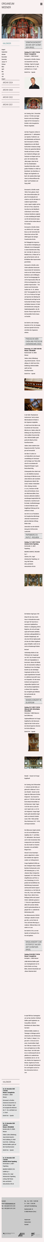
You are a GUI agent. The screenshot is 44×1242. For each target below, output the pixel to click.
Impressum (27, 1219)
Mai (2, 71)
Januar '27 (4, 62)
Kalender (7, 43)
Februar (4, 64)
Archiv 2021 (8, 104)
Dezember (4, 59)
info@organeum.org (10, 1203)
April (3, 69)
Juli (2, 76)
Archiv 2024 (8, 82)
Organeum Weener (8, 5)
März (3, 67)
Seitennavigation (41, 3)
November (4, 57)
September (4, 52)
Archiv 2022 (8, 97)
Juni (3, 74)
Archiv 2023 (8, 90)
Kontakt (26, 1224)
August (3, 49)
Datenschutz (27, 1222)
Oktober (4, 54)
